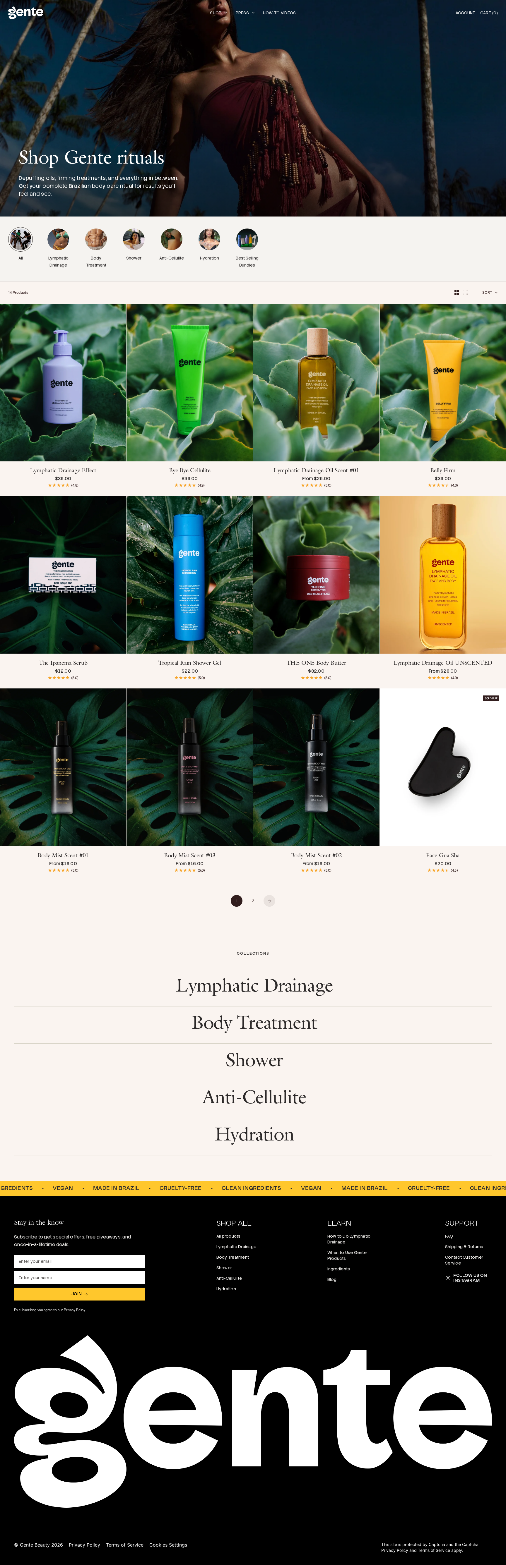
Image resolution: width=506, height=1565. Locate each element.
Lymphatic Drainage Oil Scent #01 (316, 471)
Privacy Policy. (75, 1310)
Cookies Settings (168, 1545)
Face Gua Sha (443, 856)
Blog (332, 1279)
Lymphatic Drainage (236, 1246)
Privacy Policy (84, 1545)
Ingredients (338, 1269)
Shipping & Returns (464, 1246)
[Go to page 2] (269, 901)
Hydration (226, 1288)
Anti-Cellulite (229, 1278)
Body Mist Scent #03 (189, 856)
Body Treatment (232, 1257)
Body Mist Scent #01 (63, 856)
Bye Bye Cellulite (190, 471)
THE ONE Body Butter (316, 663)
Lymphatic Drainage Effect (63, 471)
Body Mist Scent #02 (316, 856)
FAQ (449, 1236)
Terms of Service (124, 1545)
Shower (224, 1267)
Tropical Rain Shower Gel (189, 663)
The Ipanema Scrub (63, 663)
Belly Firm (442, 471)
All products (228, 1236)
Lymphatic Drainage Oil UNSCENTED (443, 663)
